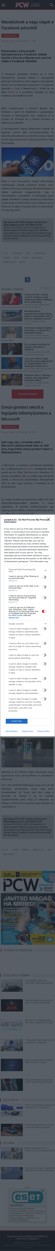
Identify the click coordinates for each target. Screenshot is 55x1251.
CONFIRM (16, 721)
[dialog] (27, 625)
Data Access (27, 731)
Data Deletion (12, 731)
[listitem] (27, 570)
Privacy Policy (43, 731)
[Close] (49, 520)
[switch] (44, 577)
